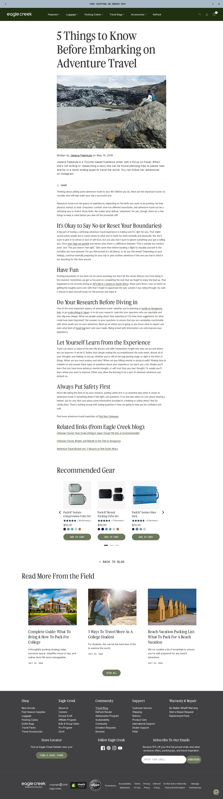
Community (101, 723)
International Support (143, 723)
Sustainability (102, 719)
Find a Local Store (51, 755)
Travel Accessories (32, 731)
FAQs (135, 731)
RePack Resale (104, 712)
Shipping (137, 712)
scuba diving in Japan (78, 312)
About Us (63, 708)
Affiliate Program (67, 719)
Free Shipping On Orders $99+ (108, 3)
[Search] (200, 14)
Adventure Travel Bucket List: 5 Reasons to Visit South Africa (87, 448)
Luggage (26, 715)
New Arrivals (28, 708)
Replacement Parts (179, 715)
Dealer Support (140, 727)
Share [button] (64, 185)
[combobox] (177, 14)
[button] (214, 14)
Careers (63, 712)
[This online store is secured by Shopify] (78, 788)
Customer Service (142, 708)
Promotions (110, 785)
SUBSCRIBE (194, 759)
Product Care (139, 719)
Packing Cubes (30, 719)
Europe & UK (65, 715)
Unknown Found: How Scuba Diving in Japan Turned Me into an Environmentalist (98, 433)
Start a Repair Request (181, 712)
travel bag (80, 328)
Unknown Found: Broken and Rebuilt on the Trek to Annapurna (89, 440)
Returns (136, 715)
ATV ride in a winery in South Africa (110, 283)
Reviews (100, 731)
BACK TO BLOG (113, 562)
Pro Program (65, 727)
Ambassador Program (107, 715)
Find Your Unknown (109, 416)
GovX (62, 731)
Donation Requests (106, 727)
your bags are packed (78, 243)
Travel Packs (29, 727)
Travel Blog (102, 708)
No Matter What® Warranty (183, 708)
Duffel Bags (28, 723)
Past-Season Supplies (33, 712)
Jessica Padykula (81, 155)
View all (111, 672)
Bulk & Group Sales (69, 723)
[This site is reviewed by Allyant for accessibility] (95, 790)
